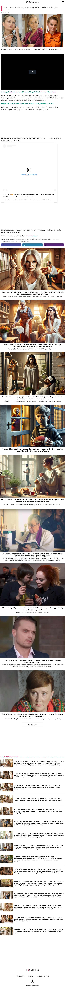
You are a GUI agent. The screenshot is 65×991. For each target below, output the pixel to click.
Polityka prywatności (43, 976)
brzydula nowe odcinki (20, 241)
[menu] (63, 2)
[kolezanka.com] (32, 2)
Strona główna (20, 976)
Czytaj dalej (32, 724)
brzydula (29, 241)
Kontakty (30, 976)
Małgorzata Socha (19, 199)
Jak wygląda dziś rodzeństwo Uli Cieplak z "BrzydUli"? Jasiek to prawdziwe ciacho (28, 92)
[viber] (54, 244)
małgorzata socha (9, 241)
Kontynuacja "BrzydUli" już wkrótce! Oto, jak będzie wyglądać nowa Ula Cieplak (27, 104)
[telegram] (32, 244)
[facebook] (11, 244)
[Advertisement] (32, 743)
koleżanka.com (33, 236)
